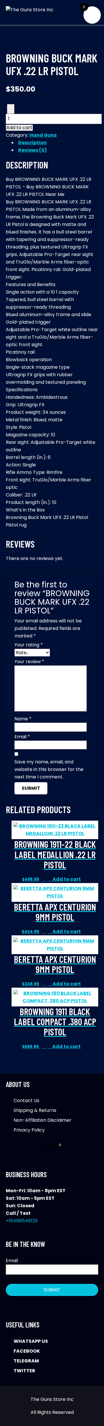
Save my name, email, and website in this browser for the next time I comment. (48, 769)
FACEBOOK (27, 1351)
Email (22, 736)
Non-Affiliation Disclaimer (42, 1120)
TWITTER (24, 1370)
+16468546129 (22, 1220)
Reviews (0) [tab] (32, 150)
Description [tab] (32, 142)
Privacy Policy (29, 1130)
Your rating (28, 644)
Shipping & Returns (35, 1110)
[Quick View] (50, 879)
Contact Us (26, 1100)
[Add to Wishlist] (10, 109)
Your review (29, 661)
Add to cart (19, 128)
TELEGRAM (26, 1361)
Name (22, 718)
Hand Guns (43, 135)
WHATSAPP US (31, 1341)
